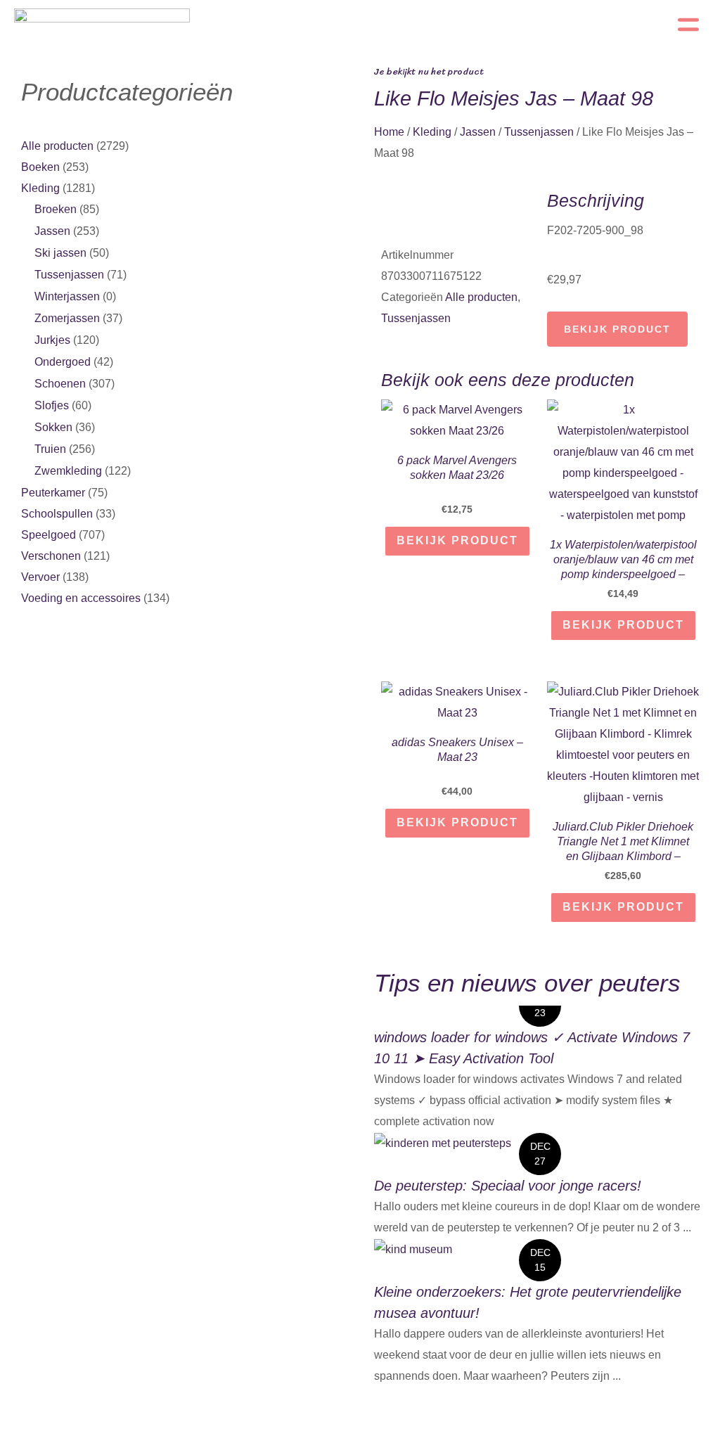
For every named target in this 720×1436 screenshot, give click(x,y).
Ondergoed (62, 362)
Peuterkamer (53, 493)
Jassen (52, 231)
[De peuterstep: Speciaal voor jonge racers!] (442, 1142)
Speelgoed (48, 535)
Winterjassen (67, 296)
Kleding (40, 188)
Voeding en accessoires (81, 598)
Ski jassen (60, 253)
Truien (50, 449)
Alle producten (57, 146)
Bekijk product (617, 329)
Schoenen (60, 384)
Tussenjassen (69, 275)
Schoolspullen (57, 514)
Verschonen (51, 556)
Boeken (40, 167)
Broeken (55, 209)
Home (389, 132)
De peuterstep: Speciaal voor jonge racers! (507, 1185)
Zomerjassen (67, 318)
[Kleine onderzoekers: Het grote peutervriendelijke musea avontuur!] (413, 1249)
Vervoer (40, 577)
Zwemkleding (68, 471)
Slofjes (51, 405)
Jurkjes (52, 340)
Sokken (53, 427)
